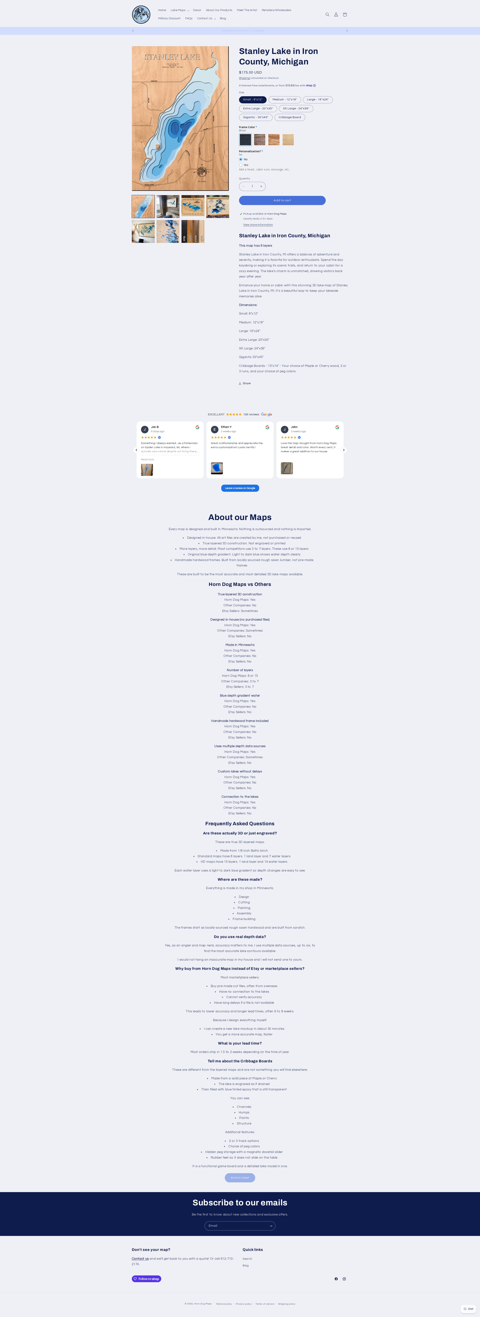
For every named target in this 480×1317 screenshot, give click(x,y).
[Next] (344, 450)
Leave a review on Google (240, 488)
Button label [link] (240, 1177)
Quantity (244, 178)
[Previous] (136, 450)
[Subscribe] (271, 1225)
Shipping (244, 78)
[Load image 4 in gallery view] (217, 206)
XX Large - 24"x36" (296, 108)
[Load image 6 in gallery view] (168, 231)
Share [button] (247, 383)
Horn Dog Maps (203, 1304)
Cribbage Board (290, 117)
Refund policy (224, 1304)
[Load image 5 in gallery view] (143, 231)
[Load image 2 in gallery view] (168, 206)
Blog (246, 1265)
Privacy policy (244, 1304)
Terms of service (265, 1304)
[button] (179, 10)
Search (247, 1258)
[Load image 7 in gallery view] (193, 231)
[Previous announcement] (133, 30)
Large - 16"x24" (318, 99)
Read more (147, 459)
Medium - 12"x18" (285, 99)
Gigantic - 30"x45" (255, 117)
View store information (258, 224)
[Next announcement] (347, 30)
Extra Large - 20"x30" (258, 108)
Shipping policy (286, 1304)
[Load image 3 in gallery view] (193, 206)
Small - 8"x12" (253, 99)
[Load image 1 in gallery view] (143, 206)
